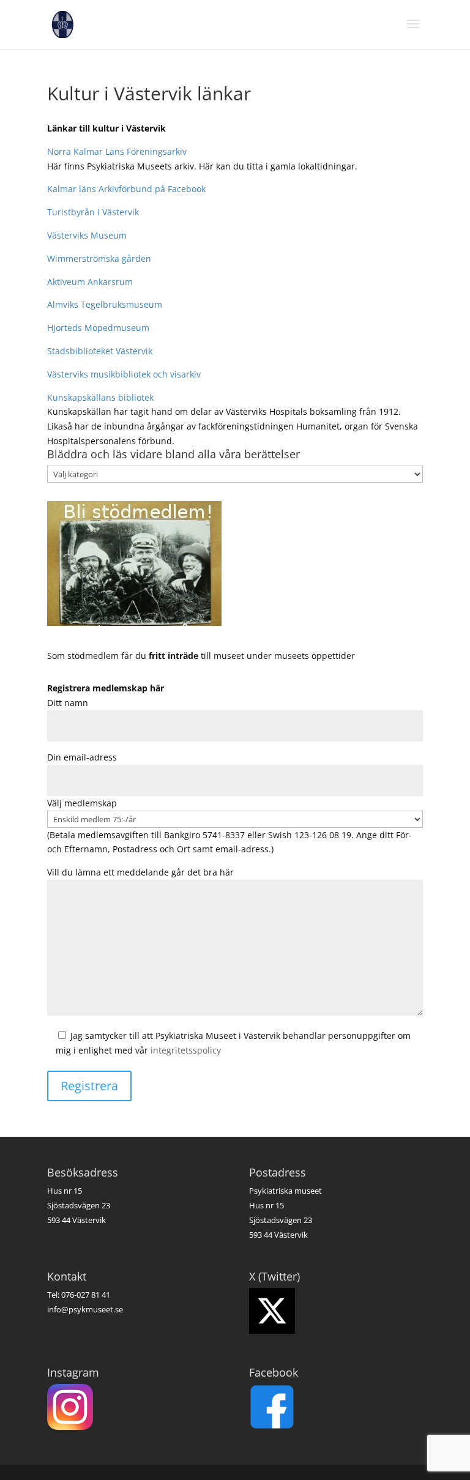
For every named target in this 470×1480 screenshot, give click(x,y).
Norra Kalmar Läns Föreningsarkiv (117, 151)
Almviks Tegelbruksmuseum (104, 304)
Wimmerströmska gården (99, 258)
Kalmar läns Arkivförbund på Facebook (126, 189)
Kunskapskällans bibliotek (100, 397)
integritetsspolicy (186, 1050)
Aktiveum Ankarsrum (90, 282)
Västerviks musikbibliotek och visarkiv (124, 374)
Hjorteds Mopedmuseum (98, 327)
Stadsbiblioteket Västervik (99, 351)
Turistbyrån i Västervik (93, 212)
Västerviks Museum (87, 235)
